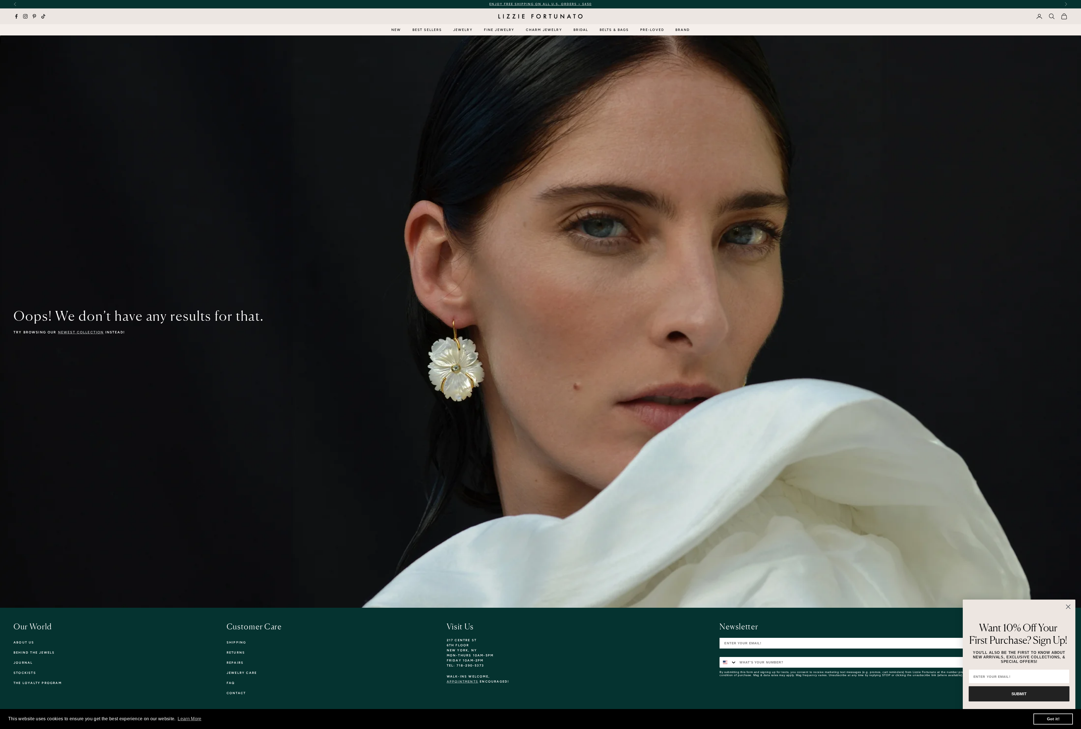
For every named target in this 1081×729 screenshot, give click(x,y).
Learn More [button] (189, 718)
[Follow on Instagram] (25, 16)
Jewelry (463, 30)
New (396, 30)
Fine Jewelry (499, 30)
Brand (682, 30)
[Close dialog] (1068, 607)
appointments (462, 681)
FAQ (231, 683)
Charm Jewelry (544, 30)
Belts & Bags (614, 30)
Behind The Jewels (34, 652)
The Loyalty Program (38, 683)
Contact (236, 693)
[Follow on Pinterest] (34, 16)
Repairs (235, 663)
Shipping (236, 642)
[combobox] (728, 662)
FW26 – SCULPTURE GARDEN (592, 4)
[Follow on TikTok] (43, 16)
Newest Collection (81, 332)
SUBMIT (1019, 694)
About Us (24, 642)
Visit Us (460, 626)
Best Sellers (427, 30)
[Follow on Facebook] (16, 16)
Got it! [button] (1053, 719)
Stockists (25, 673)
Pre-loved (652, 30)
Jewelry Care (242, 673)
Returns (236, 652)
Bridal (580, 30)
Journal (23, 663)
